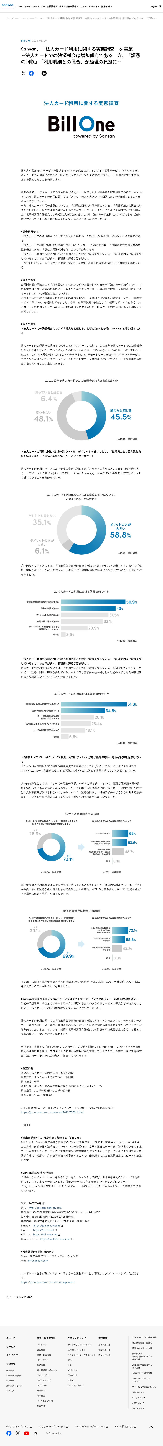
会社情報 (51, 6)
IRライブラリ (43, 1359)
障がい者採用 (104, 1354)
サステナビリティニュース (80, 1344)
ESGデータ (73, 1375)
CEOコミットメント (77, 1349)
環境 (70, 1359)
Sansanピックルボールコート (90, 1426)
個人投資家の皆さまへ (47, 1370)
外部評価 (41, 1390)
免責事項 (41, 1405)
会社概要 (10, 1370)
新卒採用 (103, 1344)
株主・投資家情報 (68, 6)
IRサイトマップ (44, 1380)
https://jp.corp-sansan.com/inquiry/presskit (47, 1282)
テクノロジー (39, 6)
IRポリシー (42, 1385)
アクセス (10, 1390)
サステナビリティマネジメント (82, 1354)
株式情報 (41, 1365)
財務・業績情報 (44, 1354)
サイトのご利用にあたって (144, 1386)
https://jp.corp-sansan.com (45, 1207)
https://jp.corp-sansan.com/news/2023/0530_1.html (52, 1112)
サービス (29, 6)
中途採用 (103, 1349)
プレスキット (138, 1392)
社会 (70, 1365)
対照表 (71, 1380)
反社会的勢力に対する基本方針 (142, 1366)
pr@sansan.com (38, 1260)
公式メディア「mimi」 (17, 1426)
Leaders (10, 1380)
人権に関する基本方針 (142, 1373)
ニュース (20, 6)
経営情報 (41, 1349)
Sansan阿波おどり (124, 1426)
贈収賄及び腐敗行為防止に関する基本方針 (142, 1356)
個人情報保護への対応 (142, 1342)
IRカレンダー (43, 1375)
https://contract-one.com (55, 1238)
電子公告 (41, 1395)
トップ (9, 18)
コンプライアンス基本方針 (144, 1337)
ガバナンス (73, 1370)
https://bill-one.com (45, 1234)
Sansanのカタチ (13, 1375)
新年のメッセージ (14, 1385)
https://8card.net (43, 1230)
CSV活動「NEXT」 (76, 1385)
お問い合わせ (138, 1402)
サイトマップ (138, 1408)
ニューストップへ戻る (21, 1297)
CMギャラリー (138, 1397)
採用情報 (105, 6)
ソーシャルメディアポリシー (141, 1379)
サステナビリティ (89, 6)
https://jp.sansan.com (46, 1225)
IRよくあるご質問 (45, 1400)
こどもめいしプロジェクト (52, 1426)
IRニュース (42, 1344)
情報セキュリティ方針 (142, 1348)
